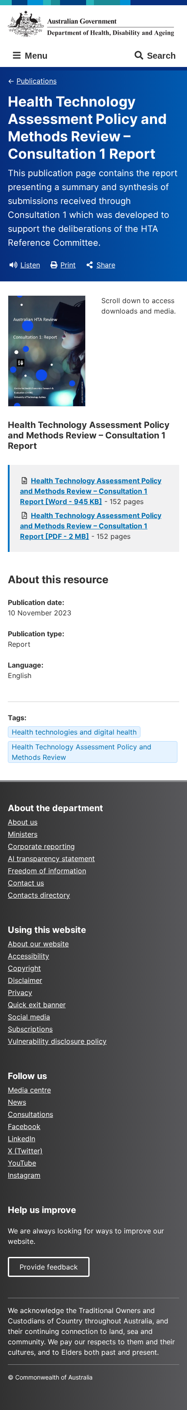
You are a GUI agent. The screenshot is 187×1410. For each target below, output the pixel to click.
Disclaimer (25, 980)
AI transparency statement (51, 858)
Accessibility (28, 956)
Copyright (24, 968)
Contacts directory (39, 895)
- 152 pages (90, 491)
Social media (29, 1016)
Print (68, 265)
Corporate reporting (41, 846)
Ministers (22, 834)
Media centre (29, 1090)
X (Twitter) (25, 1150)
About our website (38, 943)
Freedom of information (47, 870)
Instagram (24, 1175)
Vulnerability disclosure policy (57, 1041)
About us (22, 822)
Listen (30, 265)
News (17, 1102)
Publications (37, 81)
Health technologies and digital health (74, 732)
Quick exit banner (37, 1004)
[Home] (93, 23)
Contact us (26, 883)
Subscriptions (30, 1029)
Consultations (30, 1114)
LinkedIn (21, 1138)
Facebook (24, 1126)
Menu (34, 55)
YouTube (22, 1163)
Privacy (20, 992)
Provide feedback (49, 1267)
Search (161, 55)
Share (106, 265)
